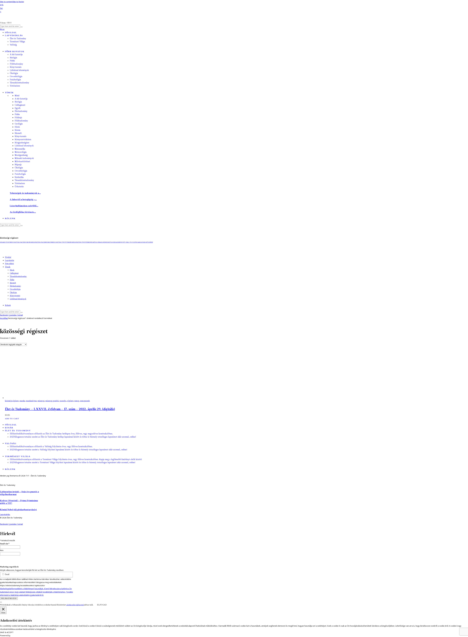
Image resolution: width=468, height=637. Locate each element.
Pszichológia (20, 174)
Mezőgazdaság (21, 155)
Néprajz (18, 164)
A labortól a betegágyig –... (23, 199)
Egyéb (17, 108)
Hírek (17, 127)
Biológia (18, 101)
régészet (70, 401)
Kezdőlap (4, 318)
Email (6, 574)
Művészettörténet (22, 161)
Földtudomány (21, 120)
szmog (76, 401)
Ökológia (19, 167)
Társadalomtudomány (24, 180)
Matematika (20, 149)
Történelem (20, 183)
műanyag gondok (52, 401)
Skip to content (6, 1)
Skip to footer (18, 1)
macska (22, 401)
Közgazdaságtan (22, 142)
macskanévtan (31, 401)
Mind (17, 95)
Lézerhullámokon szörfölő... (24, 205)
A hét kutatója (21, 98)
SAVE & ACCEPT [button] (6, 632)
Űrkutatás (19, 186)
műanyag (41, 401)
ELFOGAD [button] (102, 605)
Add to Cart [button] (12, 419)
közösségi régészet (12, 401)
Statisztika (19, 177)
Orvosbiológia (21, 171)
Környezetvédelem (23, 139)
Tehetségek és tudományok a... (25, 193)
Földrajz (18, 117)
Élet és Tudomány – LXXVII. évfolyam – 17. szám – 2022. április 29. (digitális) (60, 409)
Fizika (17, 114)
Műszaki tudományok (24, 158)
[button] (5, 242)
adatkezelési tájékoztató (75, 605)
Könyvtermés (20, 136)
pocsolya (63, 401)
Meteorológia (21, 152)
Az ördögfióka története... (23, 212)
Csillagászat (20, 105)
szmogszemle (85, 401)
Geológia (19, 123)
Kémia (17, 130)
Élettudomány (21, 111)
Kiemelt (18, 133)
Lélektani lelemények (24, 145)
